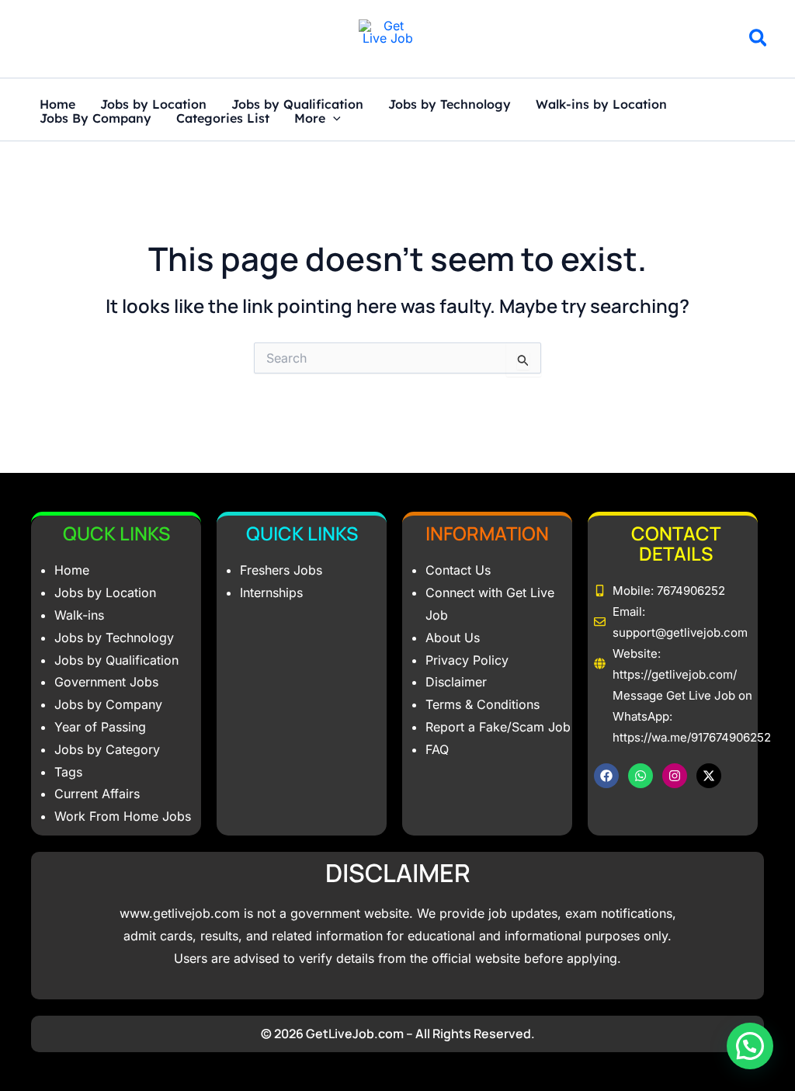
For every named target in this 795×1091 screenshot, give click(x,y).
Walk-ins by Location (601, 105)
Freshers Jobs (281, 570)
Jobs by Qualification (297, 105)
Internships (271, 592)
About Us (452, 637)
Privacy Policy (467, 660)
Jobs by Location (153, 105)
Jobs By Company (95, 119)
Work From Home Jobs (122, 816)
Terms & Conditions (482, 704)
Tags (68, 772)
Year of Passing (100, 727)
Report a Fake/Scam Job (498, 727)
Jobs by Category (107, 749)
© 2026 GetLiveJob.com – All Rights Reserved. (398, 1033)
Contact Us (458, 570)
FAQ (437, 749)
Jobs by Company (108, 704)
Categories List (222, 119)
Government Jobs (106, 682)
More (309, 119)
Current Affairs (97, 793)
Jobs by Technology (449, 105)
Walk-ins (79, 615)
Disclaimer (456, 682)
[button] (759, 40)
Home (57, 105)
